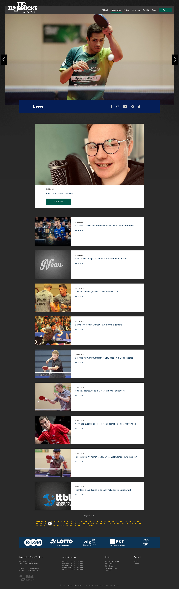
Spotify (136, 561)
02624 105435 (33, 569)
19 (109, 521)
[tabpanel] (89, 59)
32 (58, 523)
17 (101, 521)
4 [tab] (39, 97)
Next (175, 60)
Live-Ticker (109, 564)
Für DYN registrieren (112, 561)
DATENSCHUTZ (100, 585)
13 (86, 521)
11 (78, 521)
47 (123, 523)
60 (71, 526)
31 (54, 523)
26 (138, 521)
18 (105, 521)
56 (54, 526)
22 (121, 521)
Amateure (136, 10)
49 (131, 523)
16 (97, 521)
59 (67, 526)
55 (50, 526)
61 (75, 526)
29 (45, 523)
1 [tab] (20, 97)
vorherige (39, 521)
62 (79, 526)
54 (45, 526)
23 (126, 521)
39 (88, 523)
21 (117, 521)
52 (37, 526)
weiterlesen (58, 202)
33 (63, 523)
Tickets (165, 10)
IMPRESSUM (89, 585)
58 (62, 526)
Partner (126, 10)
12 (82, 521)
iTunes (136, 564)
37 (80, 523)
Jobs (154, 10)
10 (75, 521)
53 (41, 526)
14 (90, 521)
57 (58, 526)
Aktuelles (105, 10)
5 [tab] (46, 97)
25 (134, 521)
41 (97, 523)
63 (83, 526)
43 (105, 523)
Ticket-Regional (111, 568)
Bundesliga (116, 10)
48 (127, 523)
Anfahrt (108, 570)
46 (118, 523)
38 (84, 523)
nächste (90, 526)
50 (136, 523)
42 (101, 523)
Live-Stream (109, 566)
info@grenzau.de (34, 571)
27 (37, 523)
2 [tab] (27, 97)
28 (41, 523)
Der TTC (146, 10)
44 (109, 523)
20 (113, 521)
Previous (4, 60)
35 (71, 523)
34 (67, 523)
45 (114, 523)
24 (130, 521)
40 (92, 523)
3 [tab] (33, 97)
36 (75, 523)
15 (93, 521)
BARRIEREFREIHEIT (112, 585)
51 (140, 523)
